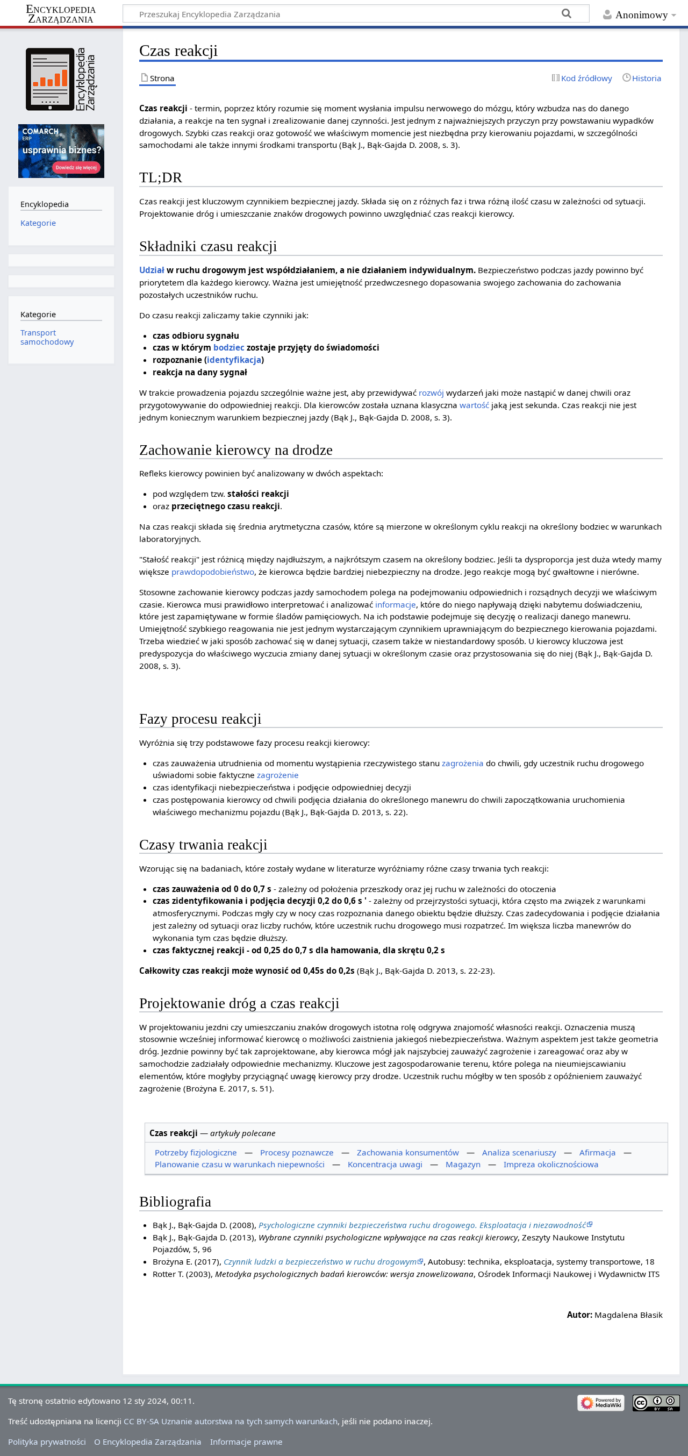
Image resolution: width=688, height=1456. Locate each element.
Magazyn (463, 1164)
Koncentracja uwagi (385, 1164)
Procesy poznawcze (297, 1152)
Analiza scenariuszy (519, 1152)
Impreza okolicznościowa (551, 1164)
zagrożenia (463, 763)
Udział (151, 270)
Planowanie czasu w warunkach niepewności (240, 1164)
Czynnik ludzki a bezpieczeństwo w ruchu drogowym (320, 1261)
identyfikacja (234, 359)
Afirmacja (597, 1152)
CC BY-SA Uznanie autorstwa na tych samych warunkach (231, 1421)
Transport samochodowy (47, 336)
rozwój (431, 392)
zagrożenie (278, 774)
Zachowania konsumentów (408, 1152)
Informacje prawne (246, 1441)
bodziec (229, 347)
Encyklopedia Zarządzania (61, 14)
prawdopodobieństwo (212, 571)
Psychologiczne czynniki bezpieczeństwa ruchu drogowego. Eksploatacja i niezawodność (422, 1224)
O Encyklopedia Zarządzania (148, 1441)
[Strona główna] (61, 79)
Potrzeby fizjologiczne (196, 1152)
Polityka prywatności (47, 1441)
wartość (474, 404)
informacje (395, 604)
